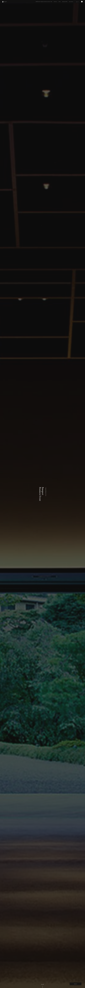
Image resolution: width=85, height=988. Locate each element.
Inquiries (75, 983)
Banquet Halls (64, 1)
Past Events (71, 1)
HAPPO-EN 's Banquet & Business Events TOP (44, 1)
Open (82, 1)
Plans (60, 1)
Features (55, 1)
